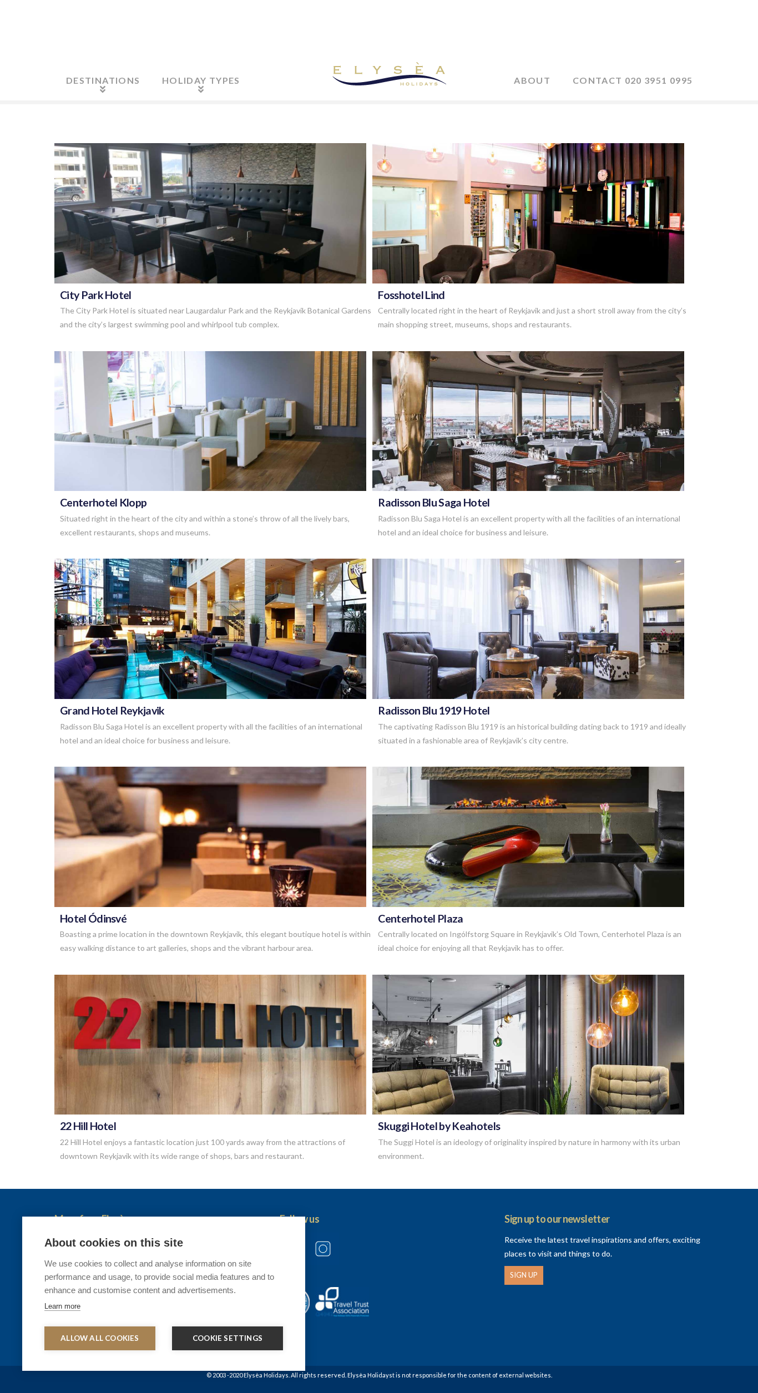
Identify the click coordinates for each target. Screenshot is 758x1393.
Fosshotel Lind (411, 294)
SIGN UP (524, 1274)
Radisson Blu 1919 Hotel (433, 710)
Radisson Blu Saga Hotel (433, 502)
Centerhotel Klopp (103, 502)
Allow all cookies (99, 1338)
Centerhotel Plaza (420, 918)
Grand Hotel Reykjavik (112, 710)
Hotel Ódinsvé (93, 918)
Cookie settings (227, 1338)
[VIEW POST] (210, 213)
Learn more (62, 1306)
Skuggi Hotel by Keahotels (439, 1126)
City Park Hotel (96, 294)
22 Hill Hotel (88, 1126)
